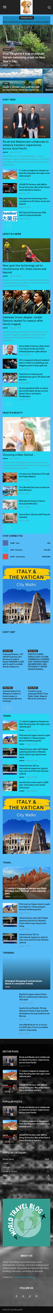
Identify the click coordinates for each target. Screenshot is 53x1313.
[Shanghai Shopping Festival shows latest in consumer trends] (26, 973)
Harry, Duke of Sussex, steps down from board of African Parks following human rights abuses (34, 349)
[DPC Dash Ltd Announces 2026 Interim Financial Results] (10, 216)
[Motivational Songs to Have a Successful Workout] (10, 505)
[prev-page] (4, 226)
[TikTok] (29, 1296)
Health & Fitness (9, 450)
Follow (47, 550)
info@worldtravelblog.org (24, 1277)
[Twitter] (36, 1296)
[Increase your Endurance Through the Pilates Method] (10, 478)
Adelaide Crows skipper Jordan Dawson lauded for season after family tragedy (23, 321)
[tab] (26, 1041)
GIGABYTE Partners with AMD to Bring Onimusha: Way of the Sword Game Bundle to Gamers (34, 187)
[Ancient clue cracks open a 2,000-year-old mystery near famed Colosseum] (10, 786)
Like (48, 543)
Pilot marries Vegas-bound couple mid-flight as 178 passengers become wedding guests (34, 738)
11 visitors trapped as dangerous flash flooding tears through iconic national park (34, 173)
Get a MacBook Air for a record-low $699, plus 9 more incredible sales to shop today (33, 1027)
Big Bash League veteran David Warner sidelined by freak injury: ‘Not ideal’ (33, 997)
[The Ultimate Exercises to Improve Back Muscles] (10, 491)
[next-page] (8, 226)
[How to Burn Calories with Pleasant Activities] (10, 518)
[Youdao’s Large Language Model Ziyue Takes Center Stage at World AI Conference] (39, 681)
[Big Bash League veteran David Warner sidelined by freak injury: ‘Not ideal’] (10, 998)
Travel (6, 83)
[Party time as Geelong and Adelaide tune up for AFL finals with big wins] (10, 378)
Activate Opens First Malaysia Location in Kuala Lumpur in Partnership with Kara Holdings (12, 696)
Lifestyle (7, 50)
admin (5, 152)
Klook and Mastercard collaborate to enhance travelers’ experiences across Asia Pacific (26, 145)
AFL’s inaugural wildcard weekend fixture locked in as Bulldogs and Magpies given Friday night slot (34, 363)
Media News (8, 137)
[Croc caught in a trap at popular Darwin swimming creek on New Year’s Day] (26, 46)
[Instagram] (23, 1296)
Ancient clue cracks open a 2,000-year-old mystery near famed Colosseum (34, 785)
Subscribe (46, 557)
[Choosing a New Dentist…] (26, 434)
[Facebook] (16, 1296)
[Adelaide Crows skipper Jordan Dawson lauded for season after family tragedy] (26, 302)
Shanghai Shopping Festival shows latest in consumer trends (23, 982)
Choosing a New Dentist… (19, 454)
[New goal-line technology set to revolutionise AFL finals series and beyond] (10, 202)
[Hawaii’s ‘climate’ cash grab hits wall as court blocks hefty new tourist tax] (21, 81)
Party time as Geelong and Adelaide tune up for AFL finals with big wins (34, 377)
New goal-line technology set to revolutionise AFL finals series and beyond (34, 201)
